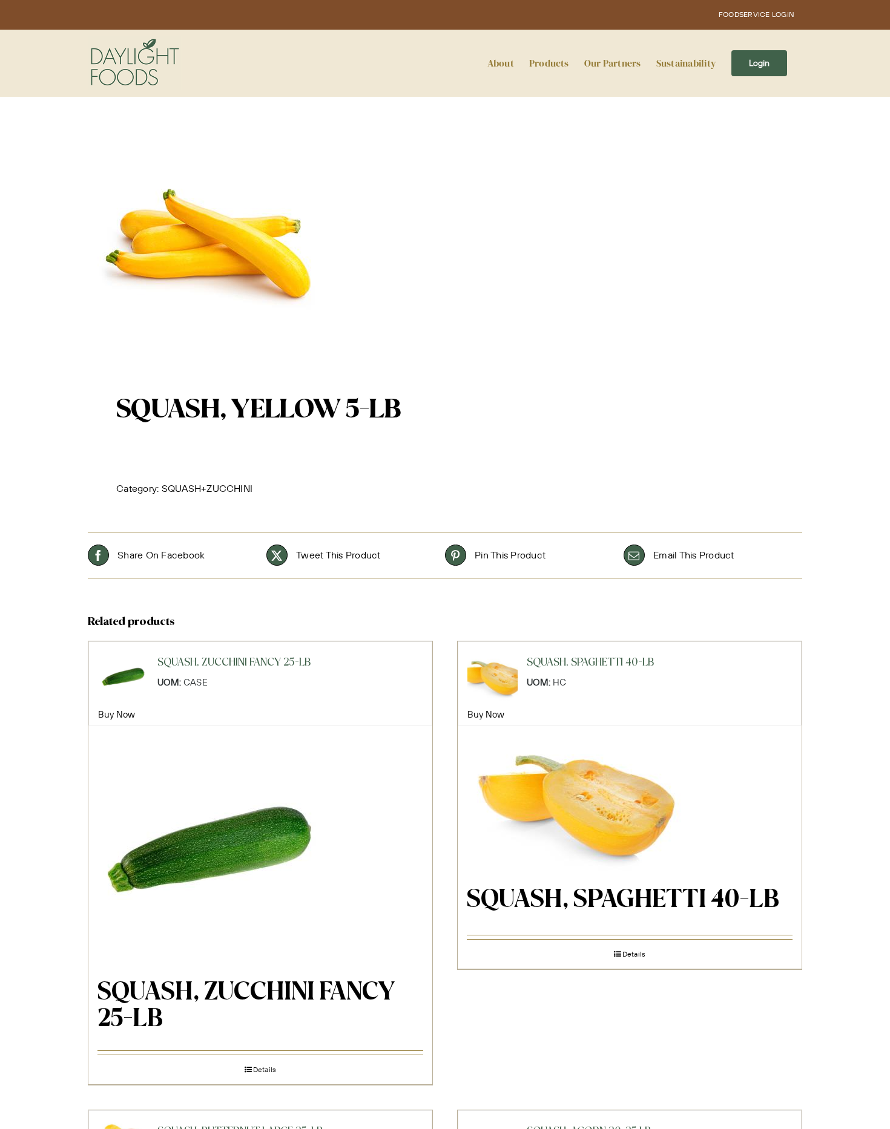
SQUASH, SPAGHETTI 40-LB (623, 900)
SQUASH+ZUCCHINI (207, 488)
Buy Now (117, 714)
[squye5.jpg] (259, 242)
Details (265, 1069)
